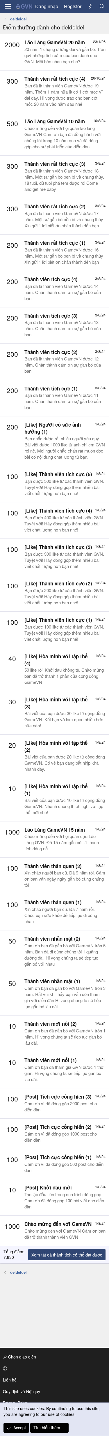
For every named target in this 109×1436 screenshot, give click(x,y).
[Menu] (8, 6)
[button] (53, 1368)
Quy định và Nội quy (21, 1391)
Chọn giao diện (21, 1357)
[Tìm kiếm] (102, 6)
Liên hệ (10, 1380)
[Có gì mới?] (90, 6)
